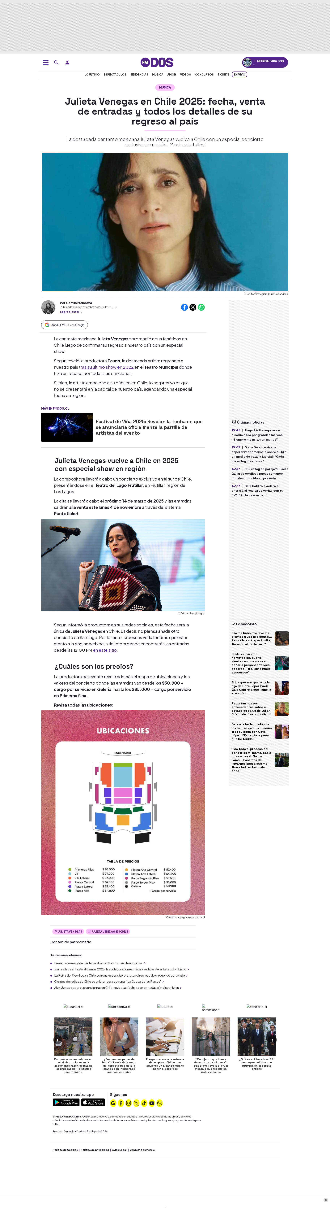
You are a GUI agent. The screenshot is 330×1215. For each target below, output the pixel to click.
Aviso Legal (119, 1149)
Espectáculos (115, 74)
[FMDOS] (157, 62)
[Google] (113, 1102)
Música (157, 74)
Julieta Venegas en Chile (110, 931)
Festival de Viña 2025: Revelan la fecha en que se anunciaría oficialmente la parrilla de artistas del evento (149, 427)
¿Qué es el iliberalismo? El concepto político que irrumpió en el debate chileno (256, 1063)
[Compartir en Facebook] (184, 307)
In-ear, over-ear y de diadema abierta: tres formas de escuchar (98, 963)
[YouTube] (152, 1102)
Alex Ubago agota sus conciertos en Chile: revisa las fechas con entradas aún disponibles (116, 988)
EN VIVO (239, 74)
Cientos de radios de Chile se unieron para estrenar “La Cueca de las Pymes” (107, 981)
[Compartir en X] (192, 307)
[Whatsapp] (160, 1102)
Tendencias (139, 74)
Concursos (204, 74)
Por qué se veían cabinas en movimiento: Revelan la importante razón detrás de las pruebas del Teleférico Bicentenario (73, 1065)
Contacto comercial (142, 1149)
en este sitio (105, 650)
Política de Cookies (65, 1149)
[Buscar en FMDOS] (56, 62)
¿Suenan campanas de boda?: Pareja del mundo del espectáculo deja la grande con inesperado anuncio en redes (119, 1065)
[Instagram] (128, 1102)
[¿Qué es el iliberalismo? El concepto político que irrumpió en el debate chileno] (257, 1036)
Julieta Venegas (70, 931)
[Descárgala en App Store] (93, 1102)
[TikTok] (144, 1102)
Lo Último (92, 74)
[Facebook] (121, 1102)
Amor (171, 74)
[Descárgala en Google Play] (66, 1102)
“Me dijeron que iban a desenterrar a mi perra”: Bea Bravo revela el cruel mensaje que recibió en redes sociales (211, 1065)
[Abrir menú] (45, 62)
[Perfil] (67, 62)
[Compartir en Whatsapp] (201, 307)
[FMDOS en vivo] (247, 62)
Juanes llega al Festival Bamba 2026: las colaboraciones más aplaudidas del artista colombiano (120, 969)
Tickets (224, 74)
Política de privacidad (95, 1149)
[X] (136, 1102)
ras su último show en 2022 (107, 367)
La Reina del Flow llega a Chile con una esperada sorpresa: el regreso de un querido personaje (119, 975)
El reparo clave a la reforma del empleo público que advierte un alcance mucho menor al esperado (165, 1063)
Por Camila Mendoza (76, 303)
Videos (185, 74)
